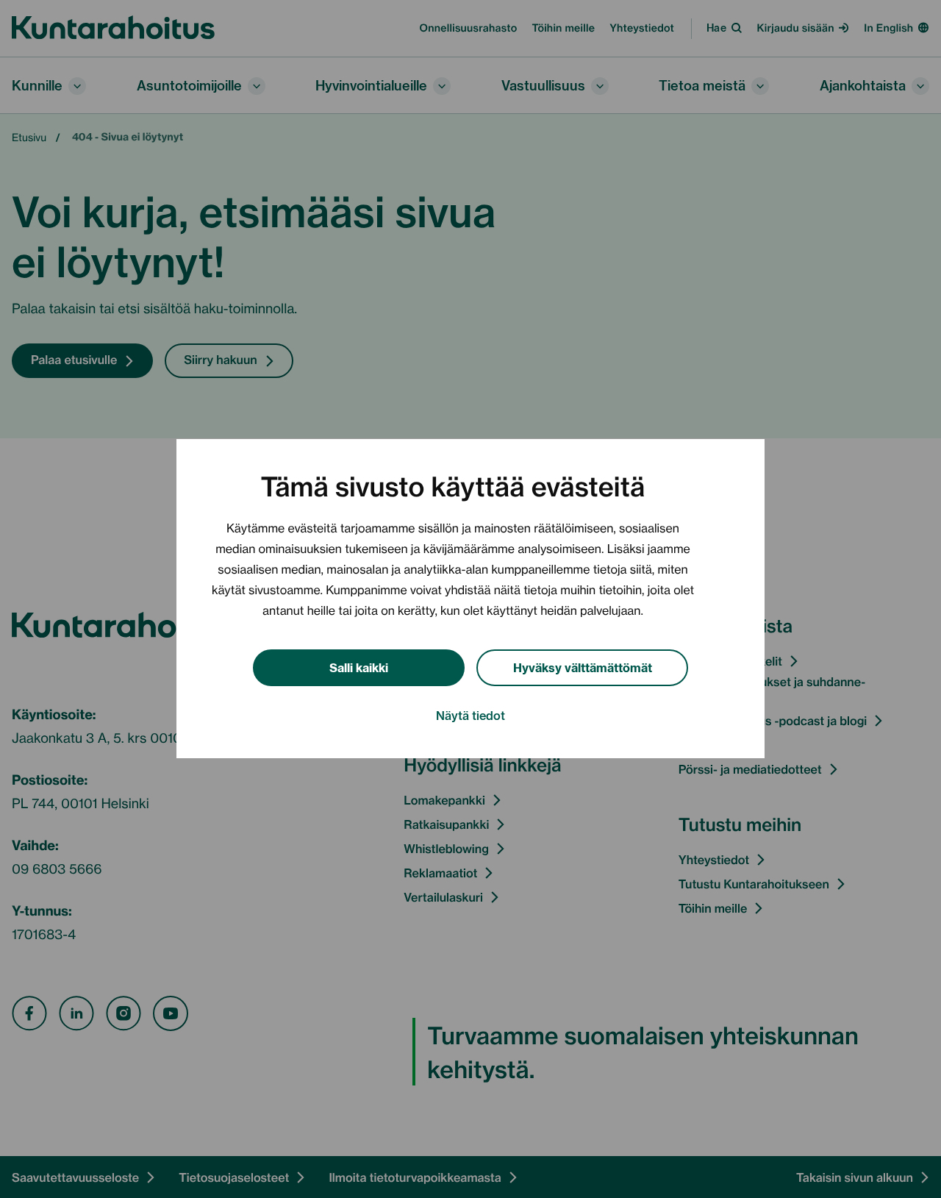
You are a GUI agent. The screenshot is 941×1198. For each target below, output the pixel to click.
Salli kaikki (358, 666)
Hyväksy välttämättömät (582, 666)
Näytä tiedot (470, 715)
